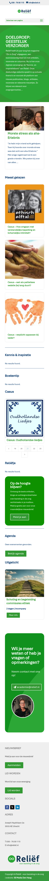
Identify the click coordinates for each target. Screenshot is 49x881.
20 (21, 448)
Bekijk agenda (16, 553)
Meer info (13, 615)
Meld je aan (19, 517)
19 (15, 448)
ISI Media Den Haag (22, 877)
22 (34, 448)
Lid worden (14, 790)
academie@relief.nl (28, 687)
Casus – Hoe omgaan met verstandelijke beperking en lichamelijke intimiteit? (21, 229)
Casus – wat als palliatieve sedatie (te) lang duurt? (21, 284)
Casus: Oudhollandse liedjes (24, 440)
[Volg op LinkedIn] (17, 807)
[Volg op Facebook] (7, 807)
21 (28, 448)
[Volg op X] (12, 807)
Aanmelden (14, 765)
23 (40, 448)
